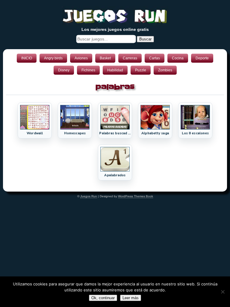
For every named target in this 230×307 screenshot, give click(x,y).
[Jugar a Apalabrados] (115, 170)
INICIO (26, 58)
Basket (105, 58)
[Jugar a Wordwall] (34, 128)
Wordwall (35, 133)
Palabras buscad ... (115, 133)
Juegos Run (88, 196)
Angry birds (53, 58)
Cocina (178, 58)
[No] (223, 292)
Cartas (154, 58)
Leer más (130, 298)
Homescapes (75, 133)
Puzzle (140, 70)
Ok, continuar (103, 298)
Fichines (88, 70)
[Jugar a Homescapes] (75, 128)
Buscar (145, 39)
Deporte (202, 58)
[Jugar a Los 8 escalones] (195, 128)
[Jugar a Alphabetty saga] (155, 128)
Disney (63, 70)
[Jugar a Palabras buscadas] (115, 128)
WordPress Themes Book (135, 196)
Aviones (81, 58)
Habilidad (115, 70)
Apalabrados (114, 175)
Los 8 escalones (195, 133)
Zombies (165, 70)
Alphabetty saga (155, 133)
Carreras (130, 58)
